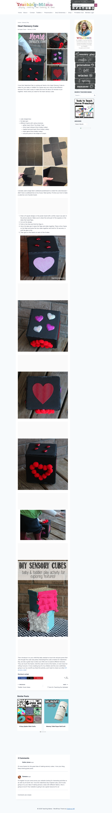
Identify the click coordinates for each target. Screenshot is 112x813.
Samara (25, 776)
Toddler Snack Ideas (24, 686)
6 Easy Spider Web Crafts (27, 726)
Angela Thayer (22, 29)
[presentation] (29, 711)
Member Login (89, 12)
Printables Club (79, 12)
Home (20, 12)
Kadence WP (71, 809)
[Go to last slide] (19, 714)
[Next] (66, 714)
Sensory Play (25, 22)
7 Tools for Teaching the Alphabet (57, 686)
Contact (32, 12)
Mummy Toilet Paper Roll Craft (55, 726)
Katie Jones (26, 762)
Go (96, 5)
